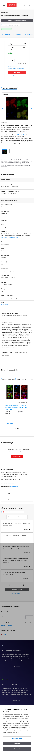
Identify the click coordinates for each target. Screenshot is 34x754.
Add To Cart (17, 72)
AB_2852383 (4, 304)
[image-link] (17, 108)
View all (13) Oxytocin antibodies (17, 20)
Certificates (18, 34)
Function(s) (6, 493)
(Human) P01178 (12, 483)
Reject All (17, 743)
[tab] (17, 493)
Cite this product (17, 456)
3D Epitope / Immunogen (8, 237)
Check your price (12, 66)
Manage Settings (17, 738)
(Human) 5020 (14, 486)
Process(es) (6, 499)
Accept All (17, 749)
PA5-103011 (20, 135)
